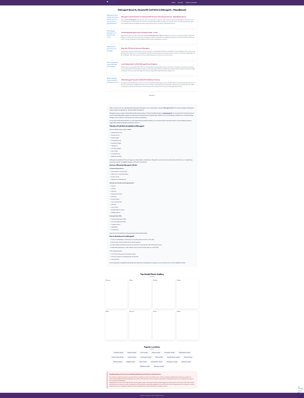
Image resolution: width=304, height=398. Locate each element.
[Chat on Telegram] (300, 388)
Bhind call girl (159, 357)
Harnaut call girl (131, 352)
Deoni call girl (143, 361)
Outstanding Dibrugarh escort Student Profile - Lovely (139, 32)
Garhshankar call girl (184, 352)
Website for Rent (191, 2)
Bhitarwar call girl (159, 366)
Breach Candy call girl (118, 357)
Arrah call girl (144, 352)
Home (173, 2)
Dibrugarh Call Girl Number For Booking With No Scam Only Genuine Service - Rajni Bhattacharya (153, 17)
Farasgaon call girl (170, 352)
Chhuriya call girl (117, 361)
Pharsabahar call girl (156, 361)
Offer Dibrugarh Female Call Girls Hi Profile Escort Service (140, 80)
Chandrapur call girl (172, 361)
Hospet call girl (132, 357)
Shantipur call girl (145, 366)
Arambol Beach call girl (173, 357)
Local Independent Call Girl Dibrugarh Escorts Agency (139, 64)
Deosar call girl (156, 352)
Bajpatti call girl (131, 361)
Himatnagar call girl (145, 357)
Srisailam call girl (118, 352)
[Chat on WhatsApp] (300, 394)
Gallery (180, 2)
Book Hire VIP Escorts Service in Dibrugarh (135, 48)
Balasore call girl (186, 361)
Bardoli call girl (188, 357)
